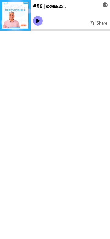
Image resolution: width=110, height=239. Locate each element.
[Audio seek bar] (70, 30)
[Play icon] (38, 21)
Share (102, 23)
